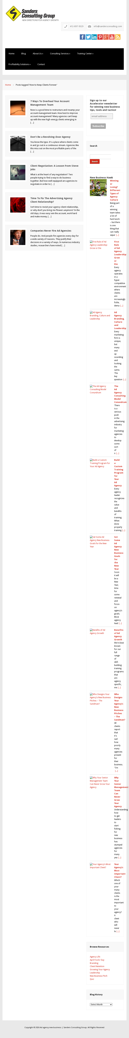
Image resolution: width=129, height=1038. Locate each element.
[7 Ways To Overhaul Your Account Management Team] (17, 108)
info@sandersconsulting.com (108, 26)
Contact (41, 64)
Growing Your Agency (100, 969)
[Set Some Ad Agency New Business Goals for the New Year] (100, 542)
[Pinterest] (100, 37)
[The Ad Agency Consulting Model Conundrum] (100, 389)
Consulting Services (60, 53)
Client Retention (97, 966)
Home (11, 53)
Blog (23, 53)
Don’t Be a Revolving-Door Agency (50, 137)
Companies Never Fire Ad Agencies (50, 230)
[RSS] (117, 37)
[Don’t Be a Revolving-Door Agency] (17, 143)
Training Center (85, 53)
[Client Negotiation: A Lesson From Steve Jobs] (17, 172)
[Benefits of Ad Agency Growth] (100, 632)
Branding (94, 963)
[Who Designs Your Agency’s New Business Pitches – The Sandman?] (100, 699)
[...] (117, 235)
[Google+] (106, 37)
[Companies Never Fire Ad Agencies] (17, 237)
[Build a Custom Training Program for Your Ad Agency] (100, 463)
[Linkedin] (94, 37)
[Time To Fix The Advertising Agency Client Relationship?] (17, 205)
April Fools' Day (97, 960)
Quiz (92, 979)
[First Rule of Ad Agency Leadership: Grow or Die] (100, 245)
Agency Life (95, 957)
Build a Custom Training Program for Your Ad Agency (118, 473)
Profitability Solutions (20, 64)
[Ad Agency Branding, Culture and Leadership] (100, 315)
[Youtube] (112, 37)
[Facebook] (82, 37)
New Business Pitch (98, 976)
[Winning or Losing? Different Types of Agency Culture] (98, 187)
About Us (38, 53)
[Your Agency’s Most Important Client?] (100, 866)
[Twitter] (88, 37)
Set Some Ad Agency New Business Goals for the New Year (118, 553)
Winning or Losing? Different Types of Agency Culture (115, 190)
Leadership (95, 973)
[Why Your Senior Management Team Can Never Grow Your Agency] (100, 782)
